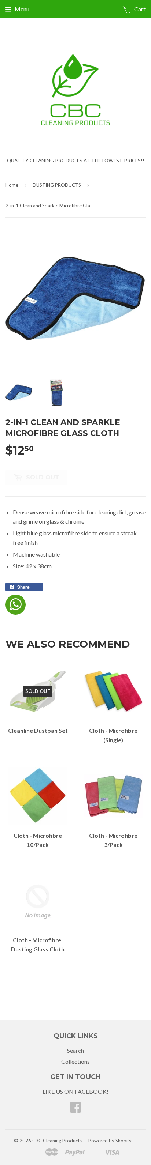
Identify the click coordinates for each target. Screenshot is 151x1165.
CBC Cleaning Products (57, 1140)
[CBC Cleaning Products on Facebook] (75, 1109)
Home (11, 185)
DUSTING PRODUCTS (57, 185)
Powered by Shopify (110, 1140)
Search (75, 1050)
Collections (75, 1061)
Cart (139, 8)
